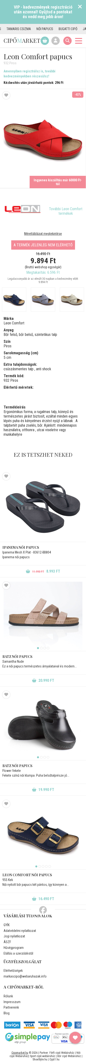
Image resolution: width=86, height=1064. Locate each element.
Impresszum (12, 1002)
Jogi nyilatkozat (14, 936)
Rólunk (8, 996)
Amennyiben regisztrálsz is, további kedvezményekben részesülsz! (29, 73)
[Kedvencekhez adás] (6, 95)
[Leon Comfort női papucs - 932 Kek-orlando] (43, 300)
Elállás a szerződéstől (18, 953)
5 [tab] (50, 866)
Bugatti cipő (59, 29)
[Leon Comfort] (23, 209)
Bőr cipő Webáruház (69, 1056)
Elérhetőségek (13, 971)
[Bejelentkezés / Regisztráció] (55, 41)
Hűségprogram (14, 948)
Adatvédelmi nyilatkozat (20, 931)
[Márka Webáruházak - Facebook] (43, 910)
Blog (7, 1013)
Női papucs (35, 29)
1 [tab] (38, 648)
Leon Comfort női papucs (27, 875)
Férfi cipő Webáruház (61, 1052)
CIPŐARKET (22, 40)
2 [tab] (41, 648)
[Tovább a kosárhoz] (45, 41)
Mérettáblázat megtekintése (43, 234)
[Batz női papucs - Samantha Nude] (43, 616)
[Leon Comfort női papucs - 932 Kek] (14, 300)
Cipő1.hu (54, 1059)
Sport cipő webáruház (42, 1056)
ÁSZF (7, 942)
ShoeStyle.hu (39, 1059)
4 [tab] (48, 648)
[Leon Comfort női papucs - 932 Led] (72, 300)
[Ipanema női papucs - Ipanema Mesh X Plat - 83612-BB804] (43, 507)
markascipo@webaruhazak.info (25, 976)
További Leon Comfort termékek (65, 211)
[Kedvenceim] (75, 1038)
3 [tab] (45, 648)
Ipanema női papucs (20, 547)
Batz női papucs (17, 656)
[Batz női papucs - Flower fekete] (43, 725)
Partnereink (11, 1007)
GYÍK (7, 925)
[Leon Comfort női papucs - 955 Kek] (43, 834)
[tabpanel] (43, 616)
